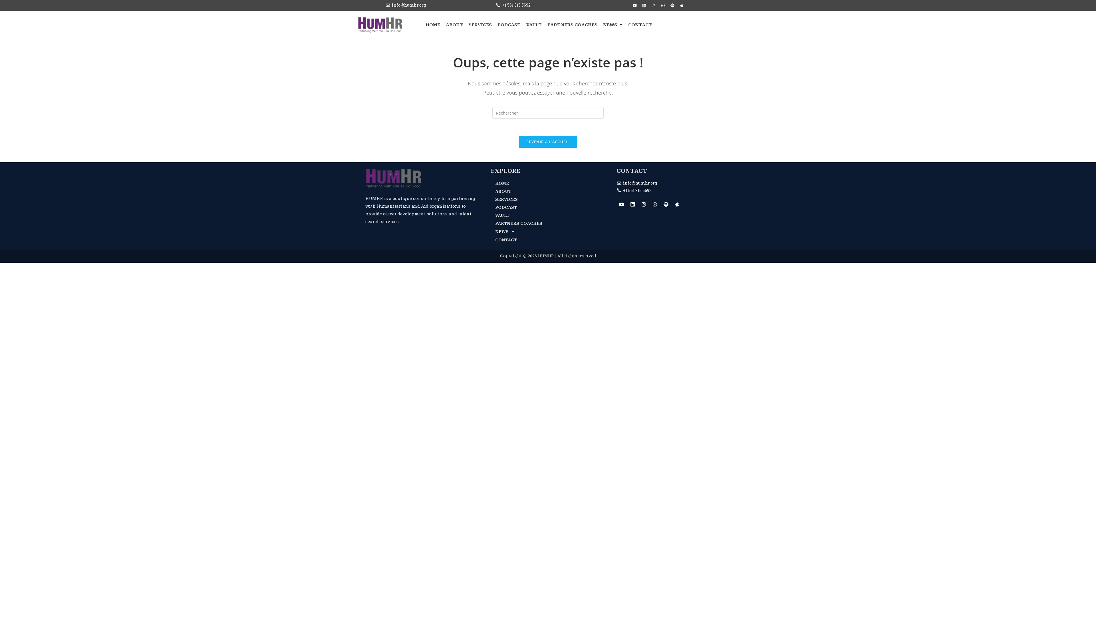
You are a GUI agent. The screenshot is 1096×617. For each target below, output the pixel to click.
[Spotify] (672, 5)
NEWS (610, 24)
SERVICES (480, 24)
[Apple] (682, 5)
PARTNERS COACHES (572, 24)
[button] (613, 25)
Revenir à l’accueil (548, 141)
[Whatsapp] (663, 5)
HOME (433, 24)
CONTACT (640, 24)
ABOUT (454, 24)
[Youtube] (635, 5)
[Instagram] (654, 5)
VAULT (534, 24)
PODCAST (509, 24)
